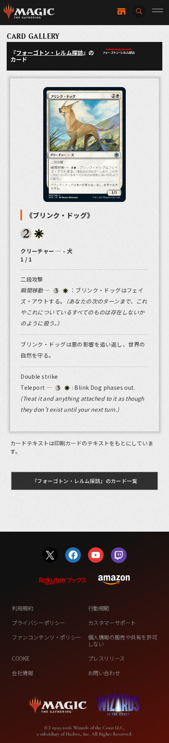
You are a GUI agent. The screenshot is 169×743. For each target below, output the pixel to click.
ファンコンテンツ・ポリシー (46, 637)
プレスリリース (106, 658)
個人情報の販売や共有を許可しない (123, 640)
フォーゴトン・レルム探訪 (49, 52)
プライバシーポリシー (38, 623)
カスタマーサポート (112, 623)
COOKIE (21, 658)
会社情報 (22, 673)
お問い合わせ (104, 673)
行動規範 (98, 608)
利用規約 (22, 608)
